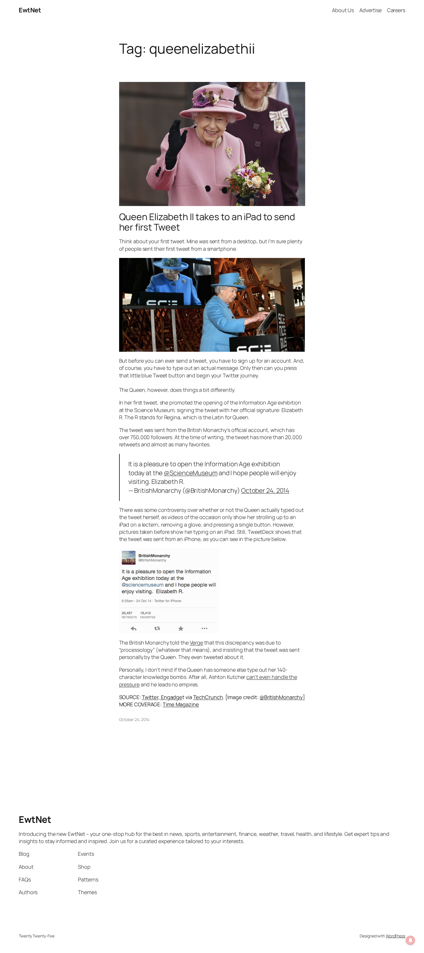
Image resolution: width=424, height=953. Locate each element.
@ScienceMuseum (190, 473)
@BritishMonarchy (281, 697)
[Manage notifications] (410, 940)
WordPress (395, 936)
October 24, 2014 (265, 490)
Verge (196, 642)
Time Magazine (181, 704)
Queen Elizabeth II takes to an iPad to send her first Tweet (207, 221)
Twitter (150, 697)
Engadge (171, 697)
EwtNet (30, 10)
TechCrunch (208, 697)
